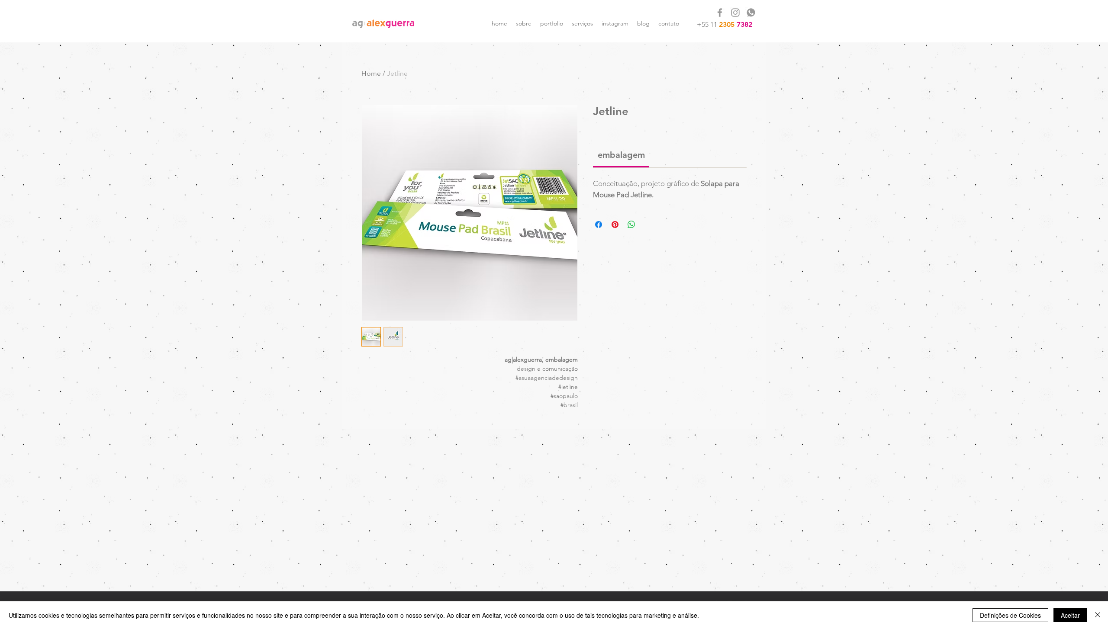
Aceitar (1070, 615)
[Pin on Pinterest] (615, 224)
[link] (621, 155)
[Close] (1097, 615)
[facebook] (719, 12)
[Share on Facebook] (598, 224)
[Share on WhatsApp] (631, 224)
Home (371, 73)
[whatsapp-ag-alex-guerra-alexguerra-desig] (751, 12)
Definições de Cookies (1010, 615)
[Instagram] (735, 12)
